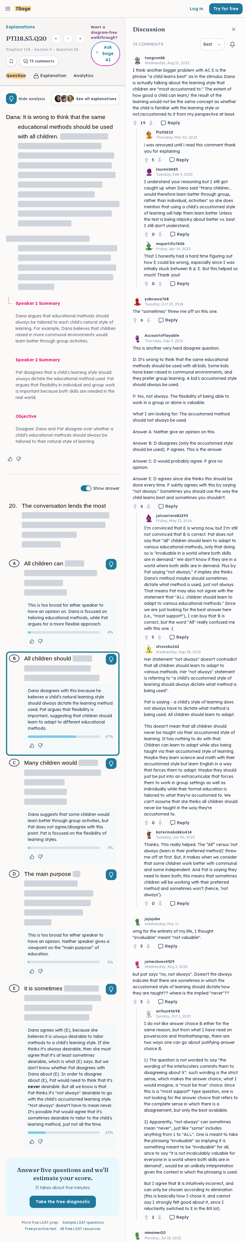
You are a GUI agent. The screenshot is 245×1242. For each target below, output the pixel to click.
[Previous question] (56, 38)
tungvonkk (155, 58)
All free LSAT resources (80, 1228)
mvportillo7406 (170, 243)
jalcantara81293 (172, 515)
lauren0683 (167, 169)
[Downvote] (151, 123)
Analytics (83, 75)
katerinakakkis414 (174, 832)
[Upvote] (135, 123)
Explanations (20, 27)
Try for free (225, 8)
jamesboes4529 (159, 961)
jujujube (152, 919)
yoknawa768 (157, 299)
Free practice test (40, 1228)
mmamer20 (155, 1232)
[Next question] (80, 38)
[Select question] (68, 38)
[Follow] (232, 45)
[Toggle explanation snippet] (111, 564)
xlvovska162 (167, 646)
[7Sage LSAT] (23, 9)
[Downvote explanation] (18, 459)
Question (16, 75)
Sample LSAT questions (83, 1222)
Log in (196, 8)
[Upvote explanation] (10, 459)
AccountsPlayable (162, 335)
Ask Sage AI (108, 53)
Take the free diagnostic (63, 1201)
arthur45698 (168, 1011)
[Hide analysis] (11, 98)
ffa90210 (164, 132)
